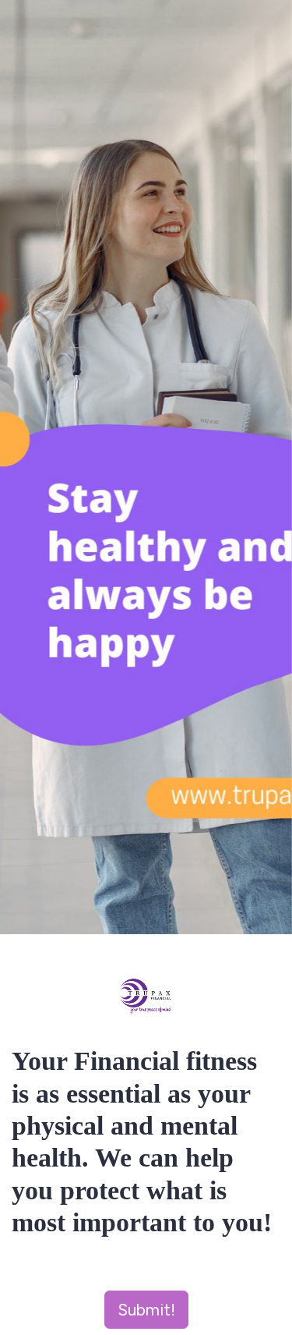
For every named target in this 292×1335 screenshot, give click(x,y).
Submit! (146, 1309)
